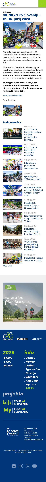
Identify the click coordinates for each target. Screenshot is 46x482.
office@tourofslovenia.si (33, 439)
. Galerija (30, 373)
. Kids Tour (31, 381)
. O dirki (29, 365)
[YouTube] (34, 466)
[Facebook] (14, 466)
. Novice (29, 362)
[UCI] (22, 340)
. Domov (29, 358)
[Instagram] (21, 466)
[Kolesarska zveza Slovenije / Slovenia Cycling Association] (37, 340)
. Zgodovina (32, 369)
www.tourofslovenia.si (12, 95)
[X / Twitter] (27, 466)
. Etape (7, 358)
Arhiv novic (7, 266)
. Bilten (8, 365)
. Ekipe (7, 362)
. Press (29, 388)
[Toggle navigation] (42, 3)
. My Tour (30, 384)
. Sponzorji (31, 377)
